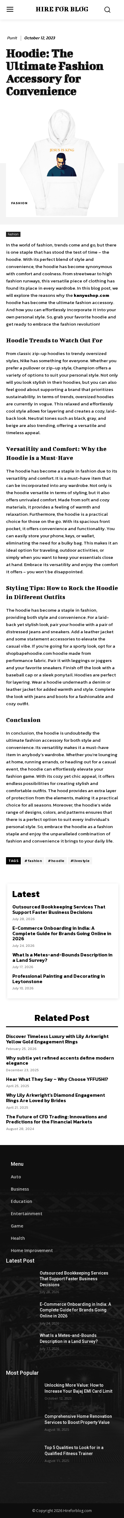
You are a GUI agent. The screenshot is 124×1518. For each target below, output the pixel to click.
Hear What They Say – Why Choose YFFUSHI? (57, 1079)
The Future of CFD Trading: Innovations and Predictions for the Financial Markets (56, 1119)
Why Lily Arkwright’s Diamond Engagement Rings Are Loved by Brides (55, 1097)
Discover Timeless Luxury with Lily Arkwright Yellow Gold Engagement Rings (57, 1039)
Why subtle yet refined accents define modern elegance (60, 1060)
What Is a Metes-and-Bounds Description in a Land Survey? (62, 957)
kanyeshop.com (91, 295)
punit (12, 38)
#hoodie (56, 860)
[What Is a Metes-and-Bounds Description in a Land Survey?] (23, 1344)
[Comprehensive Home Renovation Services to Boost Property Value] (23, 1425)
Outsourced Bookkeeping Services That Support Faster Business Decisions (58, 909)
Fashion (19, 203)
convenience (46, 840)
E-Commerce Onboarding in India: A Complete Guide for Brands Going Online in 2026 (61, 933)
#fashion (33, 860)
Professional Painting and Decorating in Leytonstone (58, 978)
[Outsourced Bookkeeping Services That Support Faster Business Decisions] (23, 1282)
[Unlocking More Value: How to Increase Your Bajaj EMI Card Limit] (23, 1394)
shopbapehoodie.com (29, 653)
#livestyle (80, 860)
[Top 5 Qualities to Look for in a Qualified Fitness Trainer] (23, 1456)
